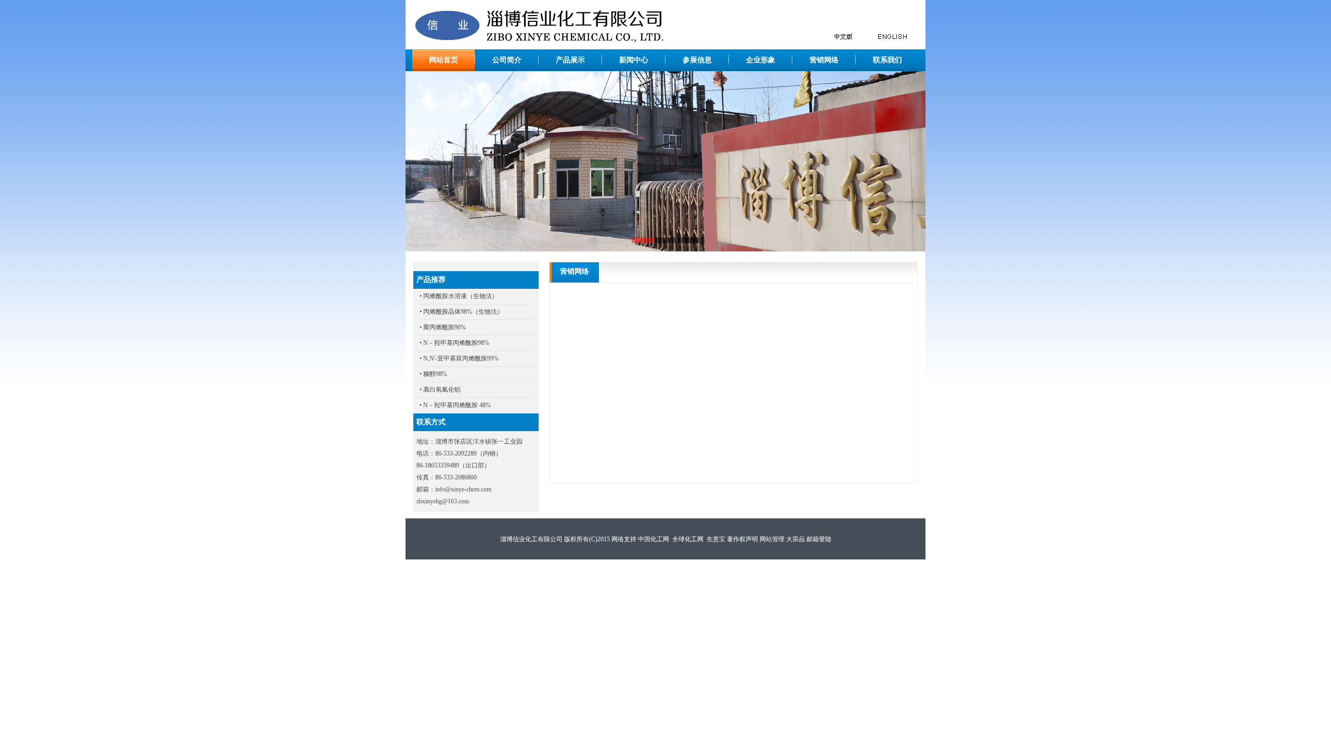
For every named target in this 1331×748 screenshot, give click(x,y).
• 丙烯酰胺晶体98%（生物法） (461, 311)
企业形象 (760, 60)
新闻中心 (633, 60)
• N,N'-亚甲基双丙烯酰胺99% (459, 358)
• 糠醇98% (433, 374)
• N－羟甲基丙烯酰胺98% (454, 342)
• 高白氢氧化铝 (440, 389)
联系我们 (887, 60)
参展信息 (697, 60)
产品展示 (570, 60)
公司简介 (506, 60)
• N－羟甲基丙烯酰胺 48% (455, 405)
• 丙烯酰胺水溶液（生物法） (459, 296)
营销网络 (824, 60)
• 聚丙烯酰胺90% (443, 327)
